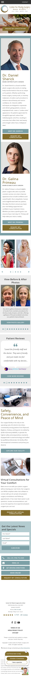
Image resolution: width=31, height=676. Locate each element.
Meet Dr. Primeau (15, 222)
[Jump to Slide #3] (7, 330)
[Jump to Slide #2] (5, 330)
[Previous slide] (2, 272)
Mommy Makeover (7, 258)
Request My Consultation (15, 29)
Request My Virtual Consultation (15, 513)
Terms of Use (15, 628)
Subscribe (15, 548)
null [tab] (11, 272)
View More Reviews (15, 376)
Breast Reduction (22, 253)
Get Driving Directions (15, 568)
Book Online (15, 573)
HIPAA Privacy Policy (15, 630)
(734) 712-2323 (17, 609)
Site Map (15, 633)
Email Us (15, 563)
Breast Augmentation (21, 244)
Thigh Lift (4, 254)
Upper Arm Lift (6, 250)
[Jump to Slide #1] (3, 330)
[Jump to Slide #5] (12, 330)
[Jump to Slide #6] (14, 330)
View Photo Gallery (15, 322)
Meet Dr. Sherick (15, 131)
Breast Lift (20, 250)
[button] (2, 2)
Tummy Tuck (5, 243)
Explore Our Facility (15, 451)
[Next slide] (29, 272)
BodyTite (4, 247)
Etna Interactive (25, 648)
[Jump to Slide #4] (10, 330)
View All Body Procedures (5, 267)
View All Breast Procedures (21, 262)
